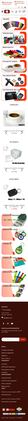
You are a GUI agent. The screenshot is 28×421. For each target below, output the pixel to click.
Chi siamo (4, 364)
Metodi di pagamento (7, 353)
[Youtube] (25, 7)
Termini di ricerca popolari (9, 381)
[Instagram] (22, 7)
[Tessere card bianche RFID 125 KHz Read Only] (14, 155)
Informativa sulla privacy (8, 367)
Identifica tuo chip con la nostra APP (19, 3)
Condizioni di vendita (7, 350)
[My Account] (16, 12)
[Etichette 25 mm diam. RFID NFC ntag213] (14, 118)
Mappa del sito (5, 386)
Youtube (12, 323)
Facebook (3, 323)
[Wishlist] (20, 12)
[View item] (6, 132)
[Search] (12, 11)
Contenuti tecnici (6, 378)
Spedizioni (4, 355)
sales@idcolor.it (7, 318)
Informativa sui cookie (7, 369)
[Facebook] (18, 7)
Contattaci (4, 372)
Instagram (8, 323)
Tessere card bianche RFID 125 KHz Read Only (14, 168)
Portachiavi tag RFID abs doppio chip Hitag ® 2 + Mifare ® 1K (14, 206)
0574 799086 (6, 310)
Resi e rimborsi (5, 358)
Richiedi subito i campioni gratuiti (7, 3)
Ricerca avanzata (6, 383)
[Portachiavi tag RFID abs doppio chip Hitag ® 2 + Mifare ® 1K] (14, 192)
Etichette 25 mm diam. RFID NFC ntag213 (14, 131)
